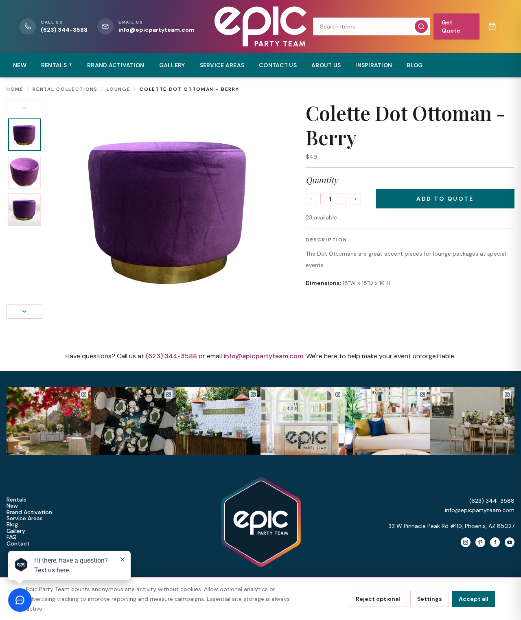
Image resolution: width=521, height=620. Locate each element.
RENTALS (56, 65)
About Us (326, 65)
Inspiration (373, 65)
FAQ (12, 537)
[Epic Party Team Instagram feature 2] (387, 421)
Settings (429, 598)
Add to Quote (444, 198)
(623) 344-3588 (171, 356)
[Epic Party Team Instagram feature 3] (472, 421)
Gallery (172, 65)
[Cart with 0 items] (492, 26)
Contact (18, 544)
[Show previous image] (24, 108)
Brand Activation (115, 65)
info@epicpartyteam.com (263, 356)
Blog (414, 65)
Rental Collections (65, 89)
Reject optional (378, 598)
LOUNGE (118, 89)
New (19, 65)
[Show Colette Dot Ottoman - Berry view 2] (24, 172)
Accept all (473, 598)
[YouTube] (509, 542)
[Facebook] (495, 542)
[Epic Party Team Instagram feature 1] (302, 421)
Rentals (16, 500)
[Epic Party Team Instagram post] (49, 421)
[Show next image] (24, 311)
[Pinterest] (480, 542)
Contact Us (278, 65)
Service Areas (222, 65)
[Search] (421, 26)
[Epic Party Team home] (260, 26)
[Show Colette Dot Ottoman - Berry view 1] (24, 134)
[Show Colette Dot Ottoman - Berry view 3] (24, 209)
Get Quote (451, 26)
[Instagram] (466, 542)
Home (15, 89)
